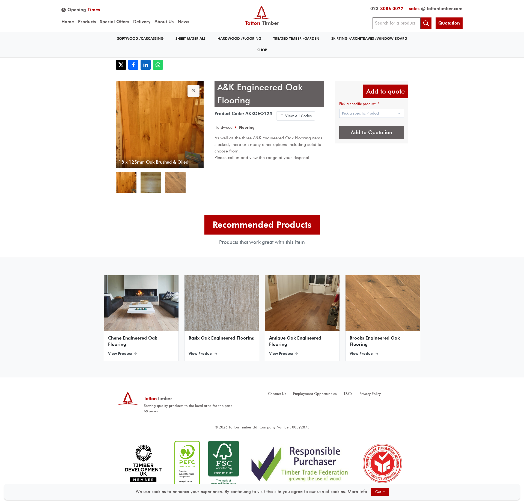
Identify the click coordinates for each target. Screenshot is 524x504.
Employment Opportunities (315, 394)
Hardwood (224, 127)
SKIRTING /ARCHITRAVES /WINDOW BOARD (369, 39)
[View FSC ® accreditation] (223, 463)
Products (87, 21)
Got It (380, 492)
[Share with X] (121, 65)
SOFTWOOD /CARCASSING (140, 39)
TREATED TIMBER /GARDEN (296, 39)
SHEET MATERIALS (190, 39)
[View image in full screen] (193, 91)
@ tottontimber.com (436, 8)
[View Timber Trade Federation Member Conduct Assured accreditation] (382, 463)
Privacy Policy (370, 394)
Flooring (247, 127)
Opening (83, 9)
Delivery (141, 21)
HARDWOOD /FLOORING (239, 39)
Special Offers (114, 21)
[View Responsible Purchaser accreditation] (300, 463)
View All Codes (298, 116)
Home (67, 21)
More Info (357, 491)
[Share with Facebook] (133, 65)
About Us (164, 21)
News (183, 21)
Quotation (449, 23)
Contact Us (277, 394)
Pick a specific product (359, 104)
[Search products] (426, 23)
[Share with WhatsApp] (158, 65)
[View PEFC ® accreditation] (187, 463)
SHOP (262, 50)
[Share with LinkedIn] (146, 65)
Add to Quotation (371, 132)
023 (386, 8)
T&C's (348, 394)
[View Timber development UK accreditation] (143, 463)
